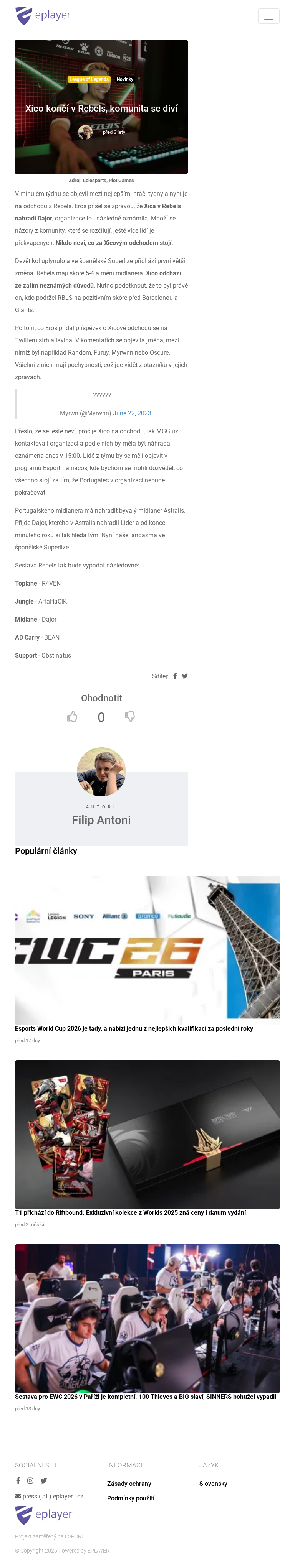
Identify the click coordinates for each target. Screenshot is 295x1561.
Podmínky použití (130, 1498)
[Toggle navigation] (269, 16)
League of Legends (89, 79)
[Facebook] (18, 1481)
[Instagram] (30, 1481)
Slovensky (213, 1483)
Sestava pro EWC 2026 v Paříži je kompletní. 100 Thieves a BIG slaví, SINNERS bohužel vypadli (145, 1396)
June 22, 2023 (132, 413)
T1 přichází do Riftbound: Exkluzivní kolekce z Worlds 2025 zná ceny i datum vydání (130, 1212)
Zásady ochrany (129, 1483)
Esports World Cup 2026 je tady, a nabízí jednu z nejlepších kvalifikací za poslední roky (134, 1028)
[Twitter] (43, 1481)
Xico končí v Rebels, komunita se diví (101, 108)
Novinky (125, 79)
